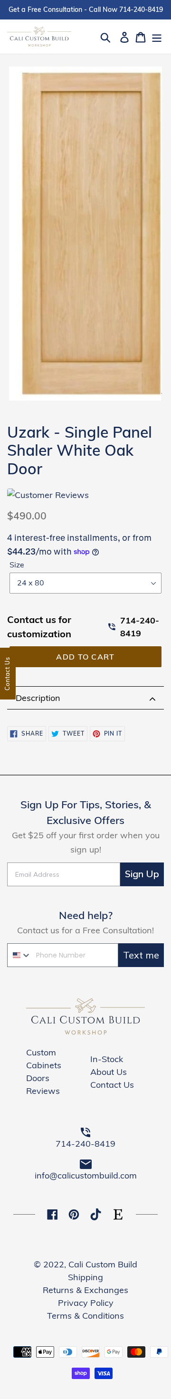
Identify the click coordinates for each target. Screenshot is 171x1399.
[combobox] (19, 955)
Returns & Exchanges (85, 1289)
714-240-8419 (139, 627)
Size (17, 564)
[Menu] (157, 36)
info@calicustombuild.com (86, 1175)
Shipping (85, 1277)
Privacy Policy (86, 1302)
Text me (141, 955)
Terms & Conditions (85, 1315)
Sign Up (142, 874)
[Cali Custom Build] (85, 1032)
